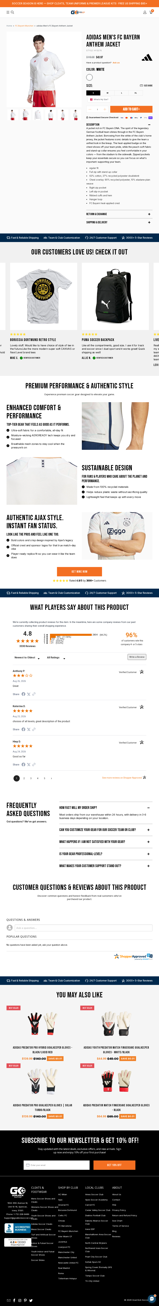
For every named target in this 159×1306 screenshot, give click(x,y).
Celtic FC (62, 1215)
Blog (114, 1231)
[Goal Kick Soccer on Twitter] (31, 1301)
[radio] (79, 635)
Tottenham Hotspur (67, 1278)
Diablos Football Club (95, 1215)
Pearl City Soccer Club (96, 1256)
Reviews (116, 1236)
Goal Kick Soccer (140, 1300)
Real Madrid (64, 1268)
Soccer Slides (38, 1260)
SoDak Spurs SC (93, 1262)
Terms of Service (120, 1226)
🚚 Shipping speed (122, 1272)
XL (135, 93)
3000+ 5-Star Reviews (139, 237)
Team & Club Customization (64, 237)
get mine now (80, 572)
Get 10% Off (114, 1165)
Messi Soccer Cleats (41, 1229)
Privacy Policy (119, 1210)
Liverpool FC (64, 1247)
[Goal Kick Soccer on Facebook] (14, 1301)
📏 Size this (102, 1272)
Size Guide (148, 86)
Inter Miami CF (65, 1236)
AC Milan (62, 1194)
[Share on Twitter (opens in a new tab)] (29, 694)
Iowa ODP (90, 1229)
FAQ (114, 1205)
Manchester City (66, 1252)
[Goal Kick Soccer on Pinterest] (25, 1301)
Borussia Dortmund (67, 1210)
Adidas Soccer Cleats (41, 1224)
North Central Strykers (96, 1243)
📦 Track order (143, 1272)
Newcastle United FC (68, 1262)
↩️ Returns (102, 1279)
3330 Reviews (30, 646)
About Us (116, 1194)
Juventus (62, 1241)
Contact (116, 1199)
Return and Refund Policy (124, 1215)
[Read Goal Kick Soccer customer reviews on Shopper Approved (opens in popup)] (17, 1242)
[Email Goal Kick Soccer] (9, 1301)
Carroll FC (90, 1205)
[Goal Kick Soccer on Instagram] (20, 1301)
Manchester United (67, 1257)
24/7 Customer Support (103, 237)
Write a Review (137, 657)
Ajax (60, 1199)
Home (9, 26)
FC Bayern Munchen (68, 1231)
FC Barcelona (64, 1226)
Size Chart (117, 1220)
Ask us (116, 62)
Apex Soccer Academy (96, 1199)
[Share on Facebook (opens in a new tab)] (23, 694)
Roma (61, 1273)
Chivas (61, 1220)
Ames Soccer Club (94, 1194)
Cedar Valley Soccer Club (97, 1210)
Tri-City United (92, 1281)
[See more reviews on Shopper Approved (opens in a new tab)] (34, 694)
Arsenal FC (63, 1205)
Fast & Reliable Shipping (25, 237)
